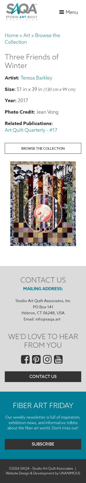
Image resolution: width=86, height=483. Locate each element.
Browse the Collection (43, 148)
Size (9, 89)
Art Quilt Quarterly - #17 (31, 130)
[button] (43, 248)
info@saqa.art (48, 319)
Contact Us (43, 376)
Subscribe (43, 444)
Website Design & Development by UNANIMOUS (43, 473)
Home (11, 35)
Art (26, 35)
